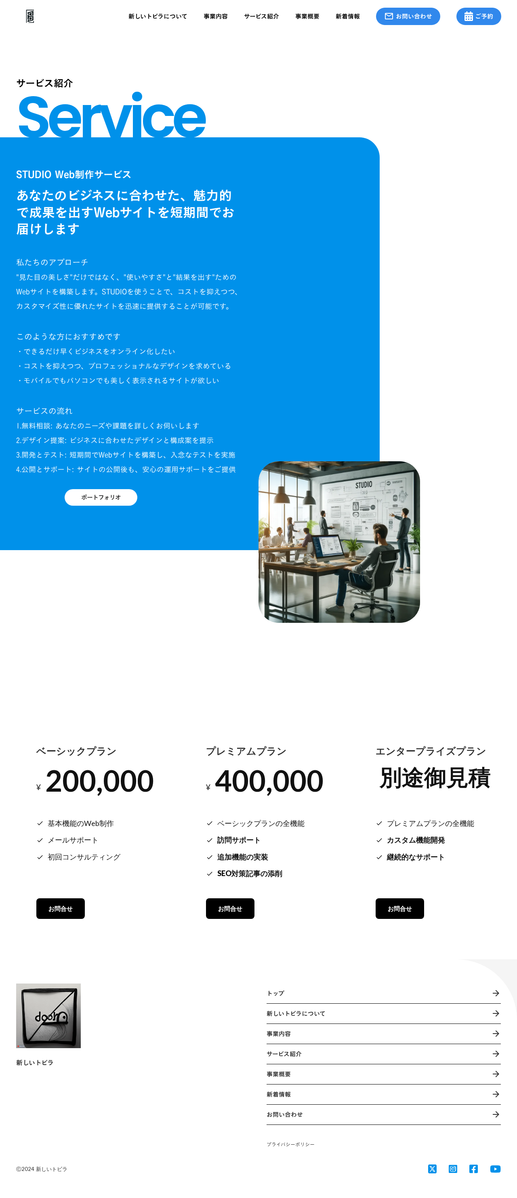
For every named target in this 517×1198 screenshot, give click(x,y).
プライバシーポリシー (291, 1144)
